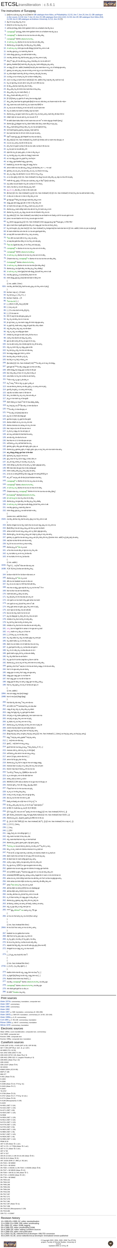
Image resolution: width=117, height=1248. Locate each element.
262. (4, 900)
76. (5, 258)
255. (4, 878)
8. (5, 42)
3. (5, 25)
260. (4, 894)
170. (4, 594)
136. (4, 459)
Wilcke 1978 (5, 1025)
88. (5, 307)
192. (4, 663)
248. (4, 856)
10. (5, 48)
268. (4, 936)
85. (5, 298)
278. (4, 985)
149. (4, 501)
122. (4, 416)
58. (5, 199)
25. (5, 95)
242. (4, 836)
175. (4, 610)
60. (5, 206)
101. (4, 347)
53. (5, 184)
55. (5, 190)
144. (4, 484)
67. (5, 228)
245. (4, 846)
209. (4, 731)
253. (4, 871)
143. (4, 480)
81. (5, 275)
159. (4, 544)
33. (5, 120)
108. (4, 370)
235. (4, 815)
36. (5, 130)
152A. (3, 519)
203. (4, 712)
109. (4, 373)
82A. (4, 286)
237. (4, 821)
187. (4, 647)
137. (4, 462)
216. (4, 753)
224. (4, 779)
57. (5, 196)
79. (5, 268)
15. (5, 64)
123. (4, 419)
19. (5, 77)
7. (5, 38)
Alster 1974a (5, 1001)
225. (4, 782)
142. (4, 477)
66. (5, 225)
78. (5, 265)
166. (4, 581)
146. (4, 491)
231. (4, 801)
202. (4, 709)
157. (4, 537)
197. (4, 679)
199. (4, 685)
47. (5, 165)
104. (4, 356)
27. (5, 101)
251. (4, 865)
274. (4, 972)
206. (4, 722)
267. (4, 933)
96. (5, 332)
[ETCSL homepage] (110, 6)
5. (5, 31)
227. (4, 788)
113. (4, 386)
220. (4, 766)
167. (4, 584)
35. (5, 127)
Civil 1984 (4, 1020)
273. (4, 954)
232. (4, 804)
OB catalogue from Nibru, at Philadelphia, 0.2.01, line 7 (56, 15)
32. (5, 117)
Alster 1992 (5, 1009)
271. (4, 945)
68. (5, 231)
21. (5, 83)
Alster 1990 (5, 1007)
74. (5, 251)
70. (5, 238)
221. (4, 769)
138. (4, 465)
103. (4, 353)
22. (5, 86)
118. (4, 401)
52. (5, 180)
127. (4, 431)
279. (4, 988)
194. (4, 669)
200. (4, 702)
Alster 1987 (5, 1004)
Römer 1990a (5, 1022)
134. (4, 452)
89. (5, 310)
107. (4, 366)
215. (4, 750)
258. (4, 888)
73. (5, 248)
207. (4, 725)
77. (5, 262)
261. (4, 897)
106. (4, 363)
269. (4, 939)
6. (5, 35)
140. (4, 471)
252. (4, 868)
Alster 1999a (5, 1017)
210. (4, 734)
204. (4, 715)
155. (4, 531)
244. (4, 842)
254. (4, 875)
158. (4, 540)
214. (4, 747)
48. (5, 168)
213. (4, 743)
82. (5, 278)
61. (5, 209)
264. (4, 907)
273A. (3, 966)
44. (5, 155)
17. (5, 70)
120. (4, 409)
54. (5, 187)
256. (4, 881)
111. (4, 379)
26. (5, 98)
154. (4, 528)
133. (4, 449)
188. (4, 650)
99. (5, 341)
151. (4, 507)
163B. (3, 569)
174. (4, 607)
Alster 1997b (5, 1015)
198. (4, 682)
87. (5, 304)
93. (5, 322)
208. (4, 728)
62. (5, 212)
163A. (3, 565)
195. (4, 672)
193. (4, 666)
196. (4, 675)
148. (4, 498)
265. (4, 910)
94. (5, 325)
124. (4, 422)
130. (4, 440)
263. (4, 904)
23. (5, 89)
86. (5, 301)
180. (4, 625)
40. (5, 143)
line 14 (32, 17)
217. (4, 756)
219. (4, 763)
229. (4, 795)
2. (5, 22)
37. (5, 133)
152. (4, 510)
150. (4, 504)
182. (4, 632)
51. (5, 177)
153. (4, 525)
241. (4, 833)
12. (5, 54)
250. (4, 862)
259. (4, 891)
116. (4, 395)
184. (4, 638)
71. (5, 241)
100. (4, 344)
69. (5, 234)
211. (4, 737)
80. (5, 271)
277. (4, 981)
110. (4, 376)
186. (4, 644)
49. (5, 171)
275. (4, 975)
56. (5, 193)
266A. (3, 927)
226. (4, 785)
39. (5, 140)
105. (4, 360)
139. (4, 468)
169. (4, 591)
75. (5, 255)
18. (5, 73)
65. (5, 221)
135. (4, 456)
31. (5, 114)
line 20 (81, 15)
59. (5, 203)
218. (4, 759)
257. (4, 884)
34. (5, 124)
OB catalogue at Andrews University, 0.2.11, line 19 (38, 19)
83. (5, 292)
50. (5, 174)
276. (4, 979)
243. (4, 839)
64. (5, 218)
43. (5, 152)
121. (4, 412)
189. (4, 653)
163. (4, 556)
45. (5, 158)
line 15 (38, 17)
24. (5, 92)
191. (4, 659)
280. (4, 992)
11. (5, 51)
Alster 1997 (5, 1012)
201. (4, 706)
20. (5, 80)
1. (5, 15)
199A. (3, 693)
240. (4, 830)
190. (4, 656)
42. (5, 149)
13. (5, 57)
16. (5, 67)
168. (4, 587)
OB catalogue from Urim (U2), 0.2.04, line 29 (60, 17)
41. (5, 146)
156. (4, 534)
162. (4, 553)
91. (5, 316)
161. (4, 550)
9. (5, 45)
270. (4, 942)
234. (4, 811)
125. (4, 425)
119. (4, 405)
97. (5, 335)
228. (4, 792)
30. (5, 111)
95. (5, 328)
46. (5, 161)
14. (5, 61)
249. (4, 859)
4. (5, 28)
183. (4, 635)
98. (5, 338)
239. (4, 827)
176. (4, 613)
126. (4, 428)
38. (5, 136)
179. (4, 622)
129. (4, 437)
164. (4, 575)
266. (4, 916)
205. (4, 718)
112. (4, 383)
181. (4, 628)
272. (4, 948)
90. (5, 313)
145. (4, 488)
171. (4, 597)
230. (4, 798)
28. (5, 105)
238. (4, 824)
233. (4, 808)
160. (4, 547)
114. (4, 389)
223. (4, 775)
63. (5, 215)
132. (4, 446)
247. (4, 852)
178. (4, 619)
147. (4, 494)
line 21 (88, 15)
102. (4, 350)
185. (4, 641)
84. (5, 295)
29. (5, 108)
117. (4, 398)
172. (4, 600)
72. (5, 244)
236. (4, 818)
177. (4, 616)
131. (4, 443)
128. (4, 434)
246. (4, 849)
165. (4, 578)
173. (4, 603)
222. (4, 772)
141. (4, 474)
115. (4, 393)
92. (5, 319)
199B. (3, 697)
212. (4, 740)
